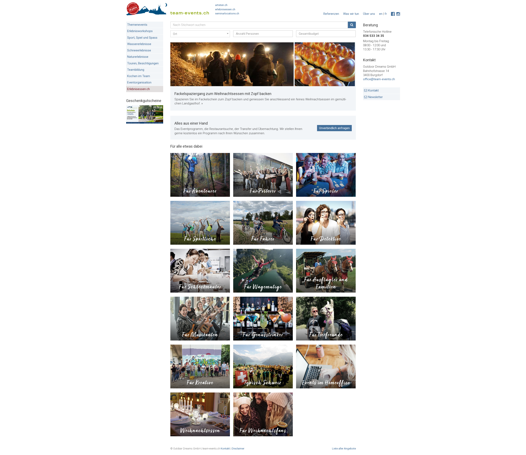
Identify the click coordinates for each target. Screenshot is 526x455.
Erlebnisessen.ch (138, 89)
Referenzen (331, 14)
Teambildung (135, 70)
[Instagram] (398, 14)
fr (386, 14)
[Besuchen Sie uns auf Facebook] (393, 14)
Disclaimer (238, 448)
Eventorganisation (139, 82)
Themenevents (137, 25)
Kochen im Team (138, 76)
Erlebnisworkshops (140, 31)
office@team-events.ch (379, 79)
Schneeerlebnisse (139, 50)
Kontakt (373, 90)
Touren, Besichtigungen (143, 63)
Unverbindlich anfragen (334, 128)
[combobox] (200, 33)
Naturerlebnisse (137, 57)
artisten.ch (221, 5)
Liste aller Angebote (344, 448)
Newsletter (375, 97)
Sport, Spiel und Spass (142, 37)
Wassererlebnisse (139, 44)
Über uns (369, 14)
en (380, 14)
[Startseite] (167, 9)
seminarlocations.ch (227, 13)
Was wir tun (351, 14)
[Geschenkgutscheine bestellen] (144, 122)
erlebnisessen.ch (225, 9)
